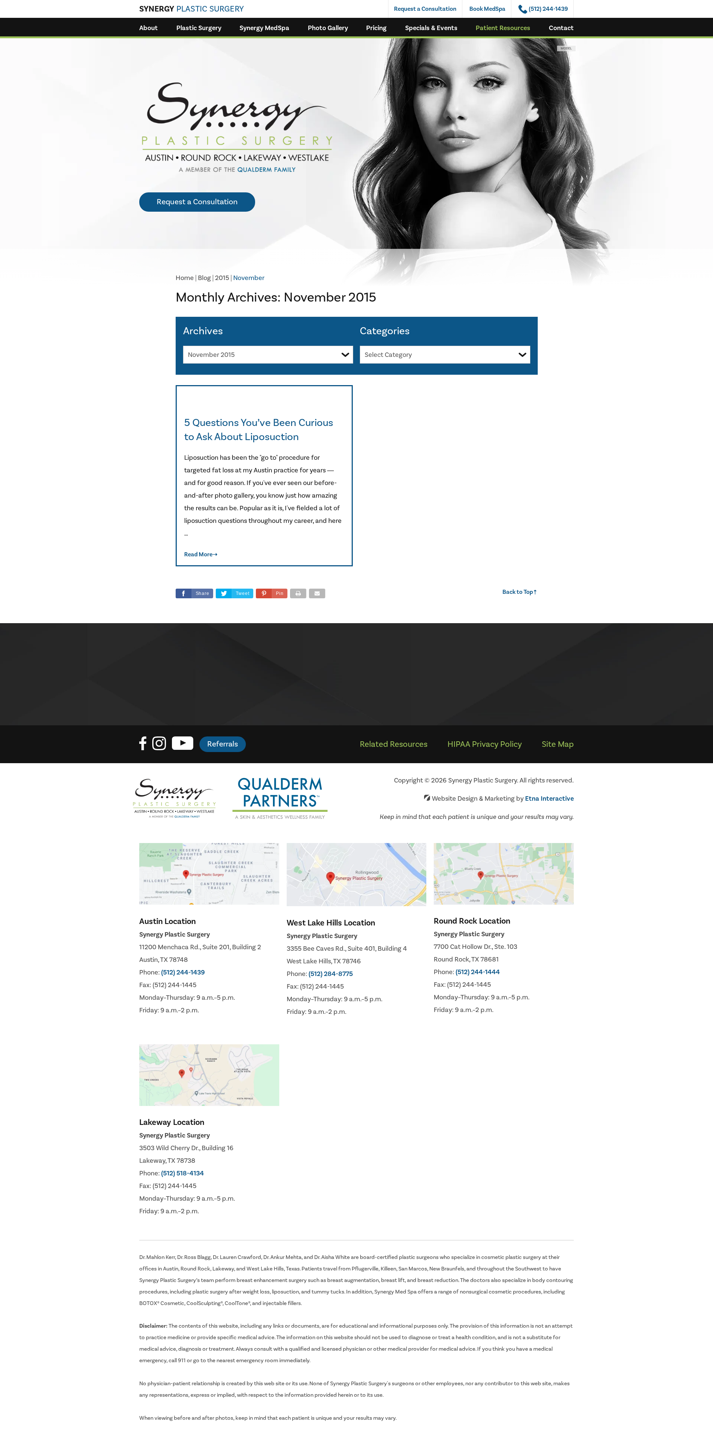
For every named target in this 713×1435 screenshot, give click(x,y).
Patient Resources (503, 28)
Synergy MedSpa (264, 28)
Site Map (558, 744)
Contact (561, 28)
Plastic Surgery (198, 28)
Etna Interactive (549, 798)
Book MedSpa (487, 9)
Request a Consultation (425, 9)
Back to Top (520, 592)
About (148, 28)
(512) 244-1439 (183, 972)
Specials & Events (431, 28)
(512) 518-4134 (182, 1173)
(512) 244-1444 (478, 972)
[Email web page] (317, 593)
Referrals (222, 744)
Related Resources (393, 744)
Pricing (376, 28)
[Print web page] (298, 593)
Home (185, 278)
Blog (204, 278)
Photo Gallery (328, 28)
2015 (222, 278)
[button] (271, 593)
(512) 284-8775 (331, 974)
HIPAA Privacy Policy (484, 744)
